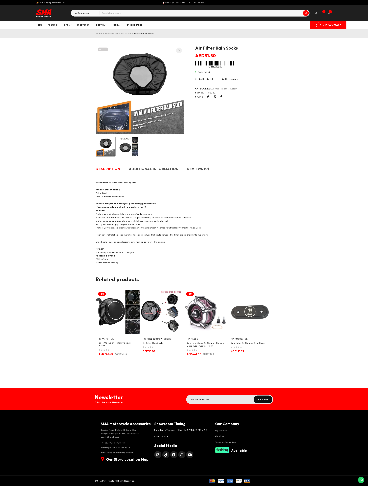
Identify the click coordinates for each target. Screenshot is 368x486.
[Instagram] (157, 454)
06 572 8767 (332, 25)
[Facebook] (173, 454)
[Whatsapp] (181, 454)
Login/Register (316, 13)
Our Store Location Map (127, 459)
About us (219, 436)
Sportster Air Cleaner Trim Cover (248, 343)
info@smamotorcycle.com (120, 452)
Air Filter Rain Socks (153, 343)
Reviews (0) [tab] (198, 168)
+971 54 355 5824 (121, 447)
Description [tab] (108, 168)
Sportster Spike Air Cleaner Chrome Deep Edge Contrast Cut (206, 344)
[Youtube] (189, 454)
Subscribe (263, 399)
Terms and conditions (225, 441)
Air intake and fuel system (118, 33)
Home (99, 33)
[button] (179, 50)
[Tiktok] (165, 454)
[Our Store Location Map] (103, 459)
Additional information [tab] (154, 168)
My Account (221, 430)
